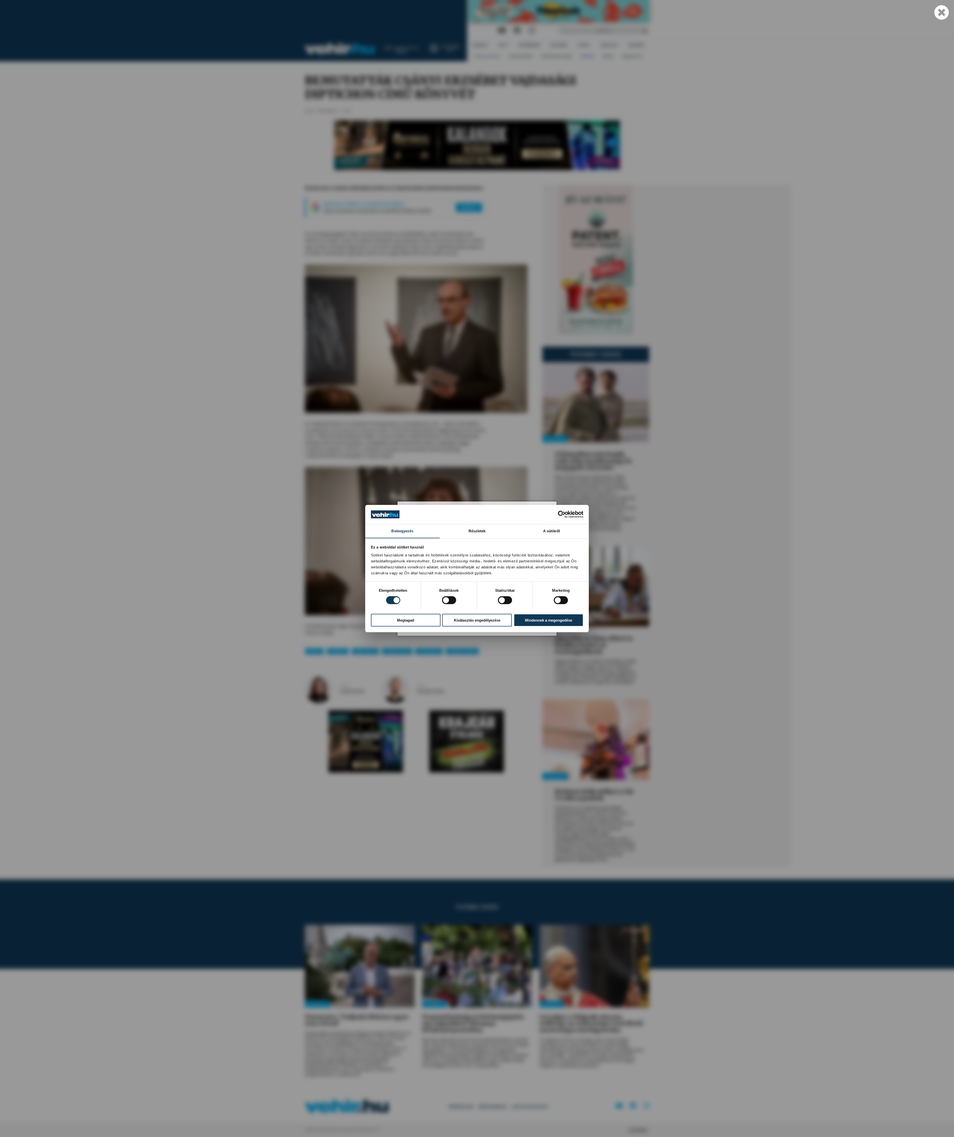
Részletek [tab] (477, 531)
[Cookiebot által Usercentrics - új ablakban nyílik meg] (561, 514)
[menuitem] (480, 45)
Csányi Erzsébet (462, 651)
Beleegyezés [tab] (402, 531)
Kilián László (365, 651)
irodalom (337, 651)
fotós (421, 685)
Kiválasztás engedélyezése (477, 620)
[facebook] (517, 30)
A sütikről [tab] (551, 531)
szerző (345, 685)
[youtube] (502, 30)
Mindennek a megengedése (548, 620)
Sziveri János (429, 651)
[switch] (449, 600)
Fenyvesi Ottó (397, 651)
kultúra (314, 651)
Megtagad (405, 620)
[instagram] (531, 30)
